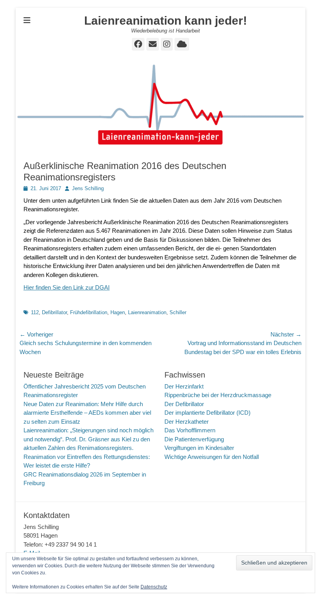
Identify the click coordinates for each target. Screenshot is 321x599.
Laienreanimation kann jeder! (165, 20)
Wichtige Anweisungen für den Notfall (211, 456)
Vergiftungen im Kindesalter (199, 447)
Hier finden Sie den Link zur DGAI (66, 287)
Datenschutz (154, 587)
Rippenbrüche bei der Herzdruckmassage (217, 395)
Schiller (178, 312)
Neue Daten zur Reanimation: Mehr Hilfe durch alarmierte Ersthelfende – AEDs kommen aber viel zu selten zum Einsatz (87, 413)
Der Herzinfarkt (184, 386)
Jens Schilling (88, 188)
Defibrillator (54, 312)
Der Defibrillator (184, 404)
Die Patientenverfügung (194, 439)
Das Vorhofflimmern (189, 430)
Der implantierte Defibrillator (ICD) (207, 412)
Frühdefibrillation (88, 312)
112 (35, 312)
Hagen (117, 312)
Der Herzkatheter (186, 421)
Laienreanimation (147, 312)
